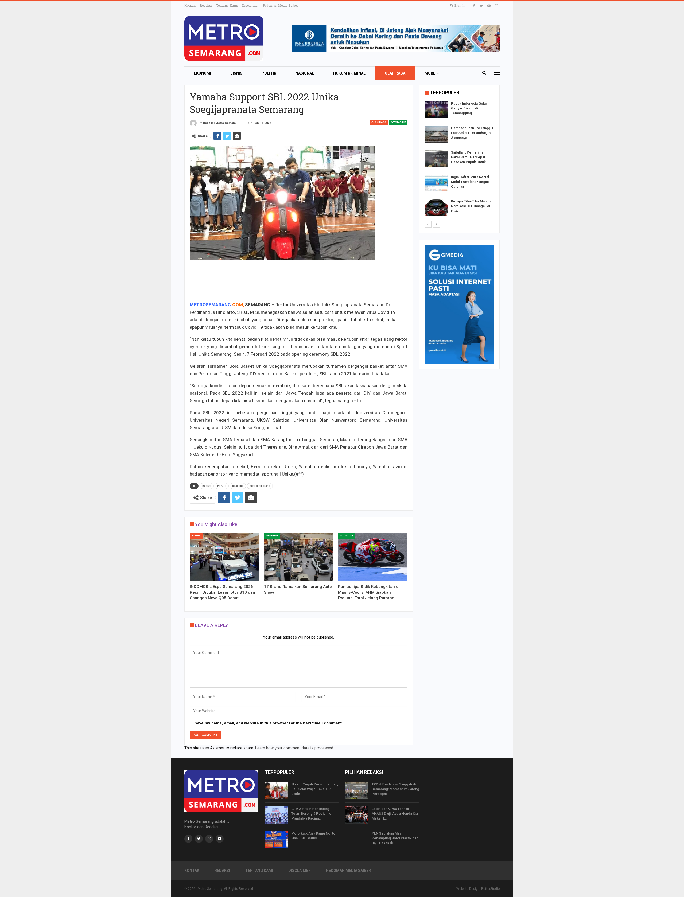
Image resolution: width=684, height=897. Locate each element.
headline (237, 485)
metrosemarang (260, 485)
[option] (459, 159)
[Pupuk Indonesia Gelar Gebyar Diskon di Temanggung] (436, 109)
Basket (206, 485)
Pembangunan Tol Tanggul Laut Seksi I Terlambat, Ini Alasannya (472, 133)
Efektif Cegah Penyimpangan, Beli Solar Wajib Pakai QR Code (314, 789)
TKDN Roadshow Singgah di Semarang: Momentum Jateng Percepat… (395, 789)
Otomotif (398, 122)
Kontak (190, 5)
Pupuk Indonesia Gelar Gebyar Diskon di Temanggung (469, 108)
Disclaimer (250, 5)
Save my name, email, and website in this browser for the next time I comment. (269, 723)
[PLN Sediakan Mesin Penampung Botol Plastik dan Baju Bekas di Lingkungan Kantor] (356, 839)
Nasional (305, 73)
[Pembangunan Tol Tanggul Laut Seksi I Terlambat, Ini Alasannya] (436, 134)
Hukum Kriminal (349, 73)
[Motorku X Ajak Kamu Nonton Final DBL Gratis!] (276, 839)
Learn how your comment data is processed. (294, 748)
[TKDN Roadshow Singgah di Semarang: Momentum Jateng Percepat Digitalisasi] (356, 790)
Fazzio (221, 485)
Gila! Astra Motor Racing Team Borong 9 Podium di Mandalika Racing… (311, 813)
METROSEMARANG (210, 304)
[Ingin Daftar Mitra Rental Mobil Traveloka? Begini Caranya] (436, 183)
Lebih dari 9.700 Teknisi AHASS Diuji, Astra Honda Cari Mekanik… (395, 813)
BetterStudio (490, 889)
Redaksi (206, 5)
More (430, 73)
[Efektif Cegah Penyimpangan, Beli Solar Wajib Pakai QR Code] (276, 790)
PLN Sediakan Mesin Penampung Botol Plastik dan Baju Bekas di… (395, 838)
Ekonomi (202, 73)
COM (237, 304)
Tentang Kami (227, 5)
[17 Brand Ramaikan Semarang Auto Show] (298, 557)
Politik (269, 73)
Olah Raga (395, 73)
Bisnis (236, 73)
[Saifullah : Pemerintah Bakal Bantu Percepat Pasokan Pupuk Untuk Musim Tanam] (436, 158)
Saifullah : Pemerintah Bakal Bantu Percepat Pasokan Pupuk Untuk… (469, 157)
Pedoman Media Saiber (280, 5)
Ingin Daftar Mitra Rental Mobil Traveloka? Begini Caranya (470, 182)
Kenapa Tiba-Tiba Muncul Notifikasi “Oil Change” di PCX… (471, 206)
